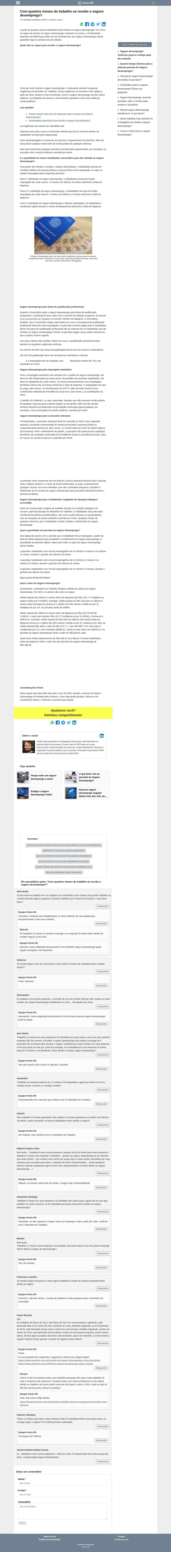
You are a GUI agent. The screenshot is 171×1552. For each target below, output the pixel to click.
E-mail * (22, 1490)
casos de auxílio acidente (37, 438)
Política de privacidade (49, 1540)
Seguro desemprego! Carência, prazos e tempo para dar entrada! (134, 55)
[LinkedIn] (102, 736)
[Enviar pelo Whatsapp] (82, 24)
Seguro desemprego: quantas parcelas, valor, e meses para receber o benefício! (134, 101)
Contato (121, 1537)
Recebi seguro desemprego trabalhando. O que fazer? (133, 111)
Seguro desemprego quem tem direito (64, 872)
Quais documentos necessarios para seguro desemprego (64, 856)
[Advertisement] (63, 66)
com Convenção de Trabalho (35, 319)
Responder (103, 906)
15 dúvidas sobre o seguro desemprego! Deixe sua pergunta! (133, 88)
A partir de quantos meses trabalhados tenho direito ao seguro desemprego (64, 845)
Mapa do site (50, 1537)
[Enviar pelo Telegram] (93, 24)
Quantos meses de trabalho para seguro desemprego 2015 (64, 867)
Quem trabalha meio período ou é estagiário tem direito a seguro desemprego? (135, 122)
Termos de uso (121, 1540)
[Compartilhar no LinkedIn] (104, 24)
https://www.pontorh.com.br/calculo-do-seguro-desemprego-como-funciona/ (59, 1360)
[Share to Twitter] (98, 24)
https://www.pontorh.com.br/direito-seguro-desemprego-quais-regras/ (55, 1364)
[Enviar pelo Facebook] (87, 24)
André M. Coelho (56, 20)
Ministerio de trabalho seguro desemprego (64, 851)
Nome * (22, 1479)
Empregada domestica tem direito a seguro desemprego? (60, 120)
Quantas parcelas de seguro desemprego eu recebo (64, 862)
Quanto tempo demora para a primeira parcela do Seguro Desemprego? (135, 67)
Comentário (24, 1502)
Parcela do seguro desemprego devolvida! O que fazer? (135, 78)
